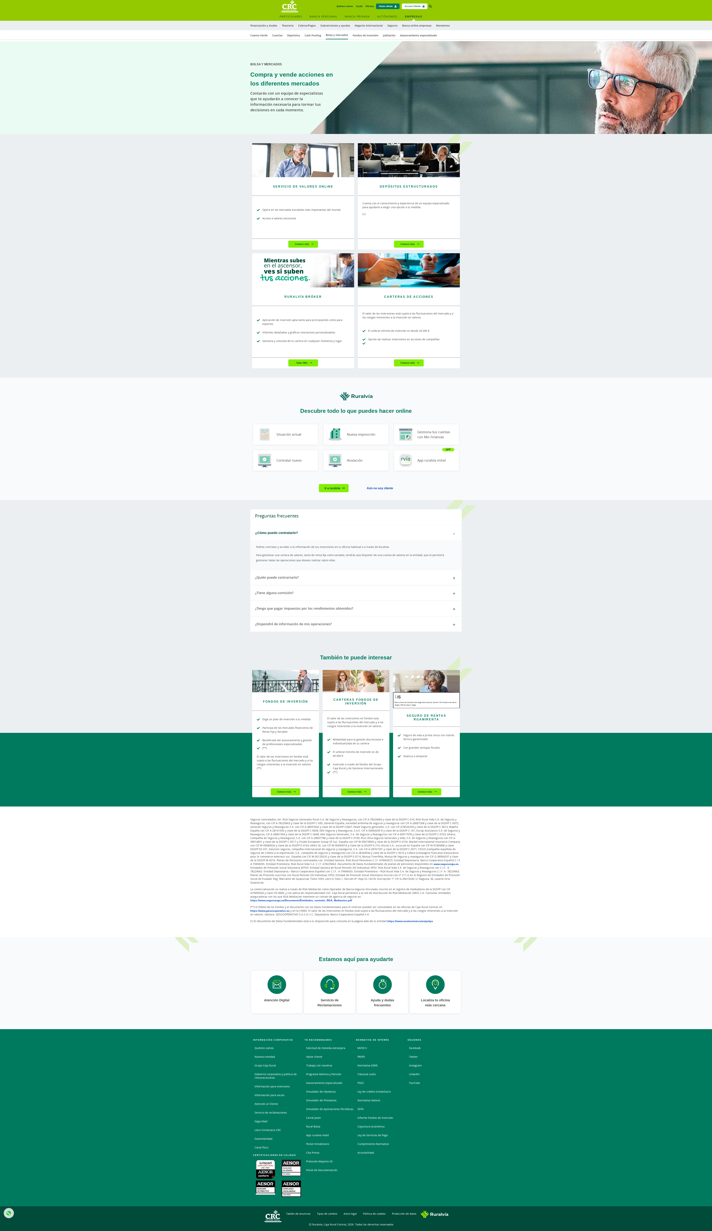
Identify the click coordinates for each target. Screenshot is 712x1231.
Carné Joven (313, 1117)
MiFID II (362, 1048)
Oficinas (369, 6)
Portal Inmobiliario (317, 1144)
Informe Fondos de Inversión (375, 1117)
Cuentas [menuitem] (277, 35)
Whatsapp (9, 1213)
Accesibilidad (365, 1152)
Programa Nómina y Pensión (323, 1074)
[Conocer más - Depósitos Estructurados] (409, 160)
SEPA (360, 1109)
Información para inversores (272, 1086)
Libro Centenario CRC (268, 1130)
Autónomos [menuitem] (387, 16)
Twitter (413, 1056)
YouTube (414, 1083)
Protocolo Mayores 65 (319, 1161)
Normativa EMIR (367, 1065)
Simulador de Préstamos (321, 1100)
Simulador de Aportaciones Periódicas (329, 1109)
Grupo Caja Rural (265, 1065)
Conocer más (302, 244)
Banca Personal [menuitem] (323, 16)
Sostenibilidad (263, 1138)
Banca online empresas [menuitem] (416, 25)
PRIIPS (361, 1056)
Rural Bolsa (313, 1126)
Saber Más (302, 362)
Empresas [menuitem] (413, 16)
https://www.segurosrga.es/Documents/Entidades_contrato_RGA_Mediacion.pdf (301, 900)
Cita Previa (312, 1152)
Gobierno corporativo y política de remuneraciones (276, 1075)
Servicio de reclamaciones (271, 1112)
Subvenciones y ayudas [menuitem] (335, 25)
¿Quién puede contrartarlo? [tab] (277, 577)
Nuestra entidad (265, 1056)
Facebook (415, 1048)
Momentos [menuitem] (443, 25)
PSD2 (360, 1083)
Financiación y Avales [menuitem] (263, 25)
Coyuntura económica (371, 1126)
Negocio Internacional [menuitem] (369, 25)
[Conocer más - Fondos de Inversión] (285, 681)
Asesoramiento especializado (324, 1083)
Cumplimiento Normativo (373, 1144)
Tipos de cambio (327, 1213)
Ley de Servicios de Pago (372, 1135)
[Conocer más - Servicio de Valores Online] (303, 160)
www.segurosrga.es (446, 864)
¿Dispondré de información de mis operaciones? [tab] (293, 624)
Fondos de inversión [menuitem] (365, 35)
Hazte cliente (386, 6)
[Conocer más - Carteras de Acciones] (409, 270)
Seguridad (261, 1121)
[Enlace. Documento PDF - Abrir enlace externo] (266, 1169)
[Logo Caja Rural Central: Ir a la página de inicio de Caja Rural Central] (290, 6)
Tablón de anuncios (298, 1213)
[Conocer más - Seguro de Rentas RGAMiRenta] (426, 681)
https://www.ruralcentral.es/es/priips (410, 921)
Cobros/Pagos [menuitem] (307, 25)
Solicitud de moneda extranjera (325, 1048)
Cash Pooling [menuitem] (313, 35)
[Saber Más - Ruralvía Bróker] (303, 270)
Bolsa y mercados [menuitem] (337, 35)
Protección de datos (404, 1213)
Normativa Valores (368, 1100)
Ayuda (359, 6)
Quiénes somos (345, 6)
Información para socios (269, 1095)
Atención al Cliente (266, 1104)
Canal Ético (261, 1147)
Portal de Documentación (321, 1170)
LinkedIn (414, 1074)
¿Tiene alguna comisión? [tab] (274, 593)
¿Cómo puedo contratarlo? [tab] (276, 532)
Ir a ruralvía (332, 488)
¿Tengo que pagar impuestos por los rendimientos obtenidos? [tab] (304, 608)
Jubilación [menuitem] (389, 35)
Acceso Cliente (413, 6)
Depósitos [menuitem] (293, 35)
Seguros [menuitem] (392, 25)
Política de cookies (374, 1213)
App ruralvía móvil (317, 1135)
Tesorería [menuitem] (288, 25)
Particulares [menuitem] (291, 16)
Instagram (415, 1065)
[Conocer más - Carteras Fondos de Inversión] (356, 681)
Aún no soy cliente (380, 488)
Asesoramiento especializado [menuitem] (418, 35)
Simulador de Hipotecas (321, 1091)
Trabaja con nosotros (319, 1065)
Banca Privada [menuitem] (357, 16)
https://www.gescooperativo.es (270, 910)
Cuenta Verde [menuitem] (259, 35)
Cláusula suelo (366, 1074)
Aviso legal (350, 1213)
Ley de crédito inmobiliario (374, 1091)
